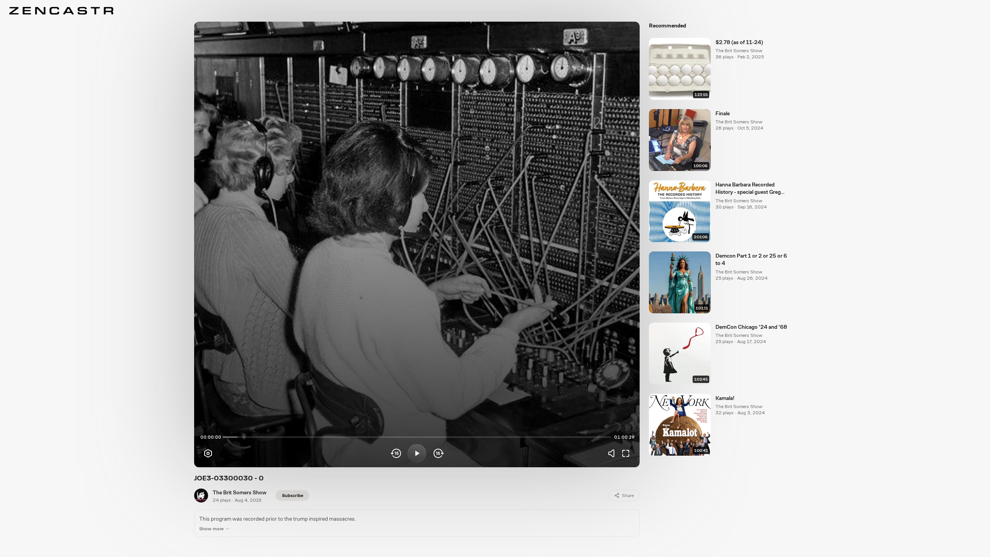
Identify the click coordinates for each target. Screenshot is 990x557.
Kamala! (724, 398)
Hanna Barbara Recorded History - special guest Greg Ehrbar (748, 188)
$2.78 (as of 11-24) (739, 42)
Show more (211, 528)
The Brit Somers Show (239, 492)
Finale (722, 113)
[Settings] (208, 453)
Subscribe (292, 495)
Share (628, 495)
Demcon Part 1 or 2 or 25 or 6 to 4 (751, 259)
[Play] (417, 453)
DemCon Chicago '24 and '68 (751, 327)
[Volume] (613, 453)
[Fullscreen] (626, 453)
